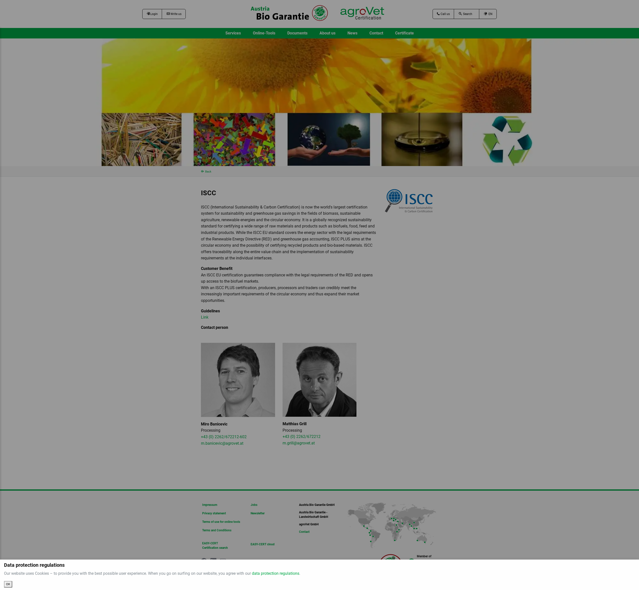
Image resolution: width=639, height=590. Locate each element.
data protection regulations (275, 573)
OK (8, 584)
